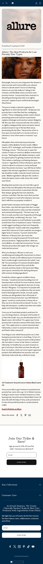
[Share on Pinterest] (25, 415)
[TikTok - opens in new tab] (28, 546)
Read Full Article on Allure (11, 409)
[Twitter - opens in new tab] (14, 546)
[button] (3, 3)
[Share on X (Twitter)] (21, 415)
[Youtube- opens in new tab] (33, 546)
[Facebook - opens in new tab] (10, 546)
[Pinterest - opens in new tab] (23, 546)
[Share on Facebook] (17, 415)
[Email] (29, 415)
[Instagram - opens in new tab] (19, 546)
